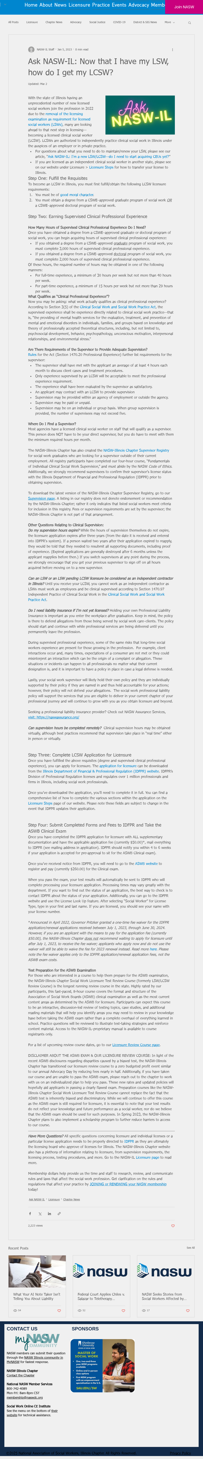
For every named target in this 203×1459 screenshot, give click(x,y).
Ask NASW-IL (37, 1199)
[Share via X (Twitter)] (40, 1213)
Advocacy (75, 22)
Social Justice (97, 22)
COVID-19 (119, 22)
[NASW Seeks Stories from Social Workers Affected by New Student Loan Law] (165, 1271)
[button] (190, 22)
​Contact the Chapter (20, 1375)
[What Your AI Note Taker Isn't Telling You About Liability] (37, 1271)
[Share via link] (59, 1213)
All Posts (13, 22)
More (168, 22)
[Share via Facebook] (30, 1213)
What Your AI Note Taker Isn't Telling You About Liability (36, 1297)
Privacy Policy (180, 1453)
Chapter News (54, 22)
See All (191, 1248)
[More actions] (172, 49)
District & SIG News (145, 22)
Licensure (32, 22)
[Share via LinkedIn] (49, 1213)
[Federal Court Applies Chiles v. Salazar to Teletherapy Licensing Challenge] (101, 1271)
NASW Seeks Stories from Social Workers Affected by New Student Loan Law (163, 1297)
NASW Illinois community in (43, 1357)
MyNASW (13, 1362)
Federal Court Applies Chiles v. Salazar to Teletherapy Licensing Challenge (101, 1297)
